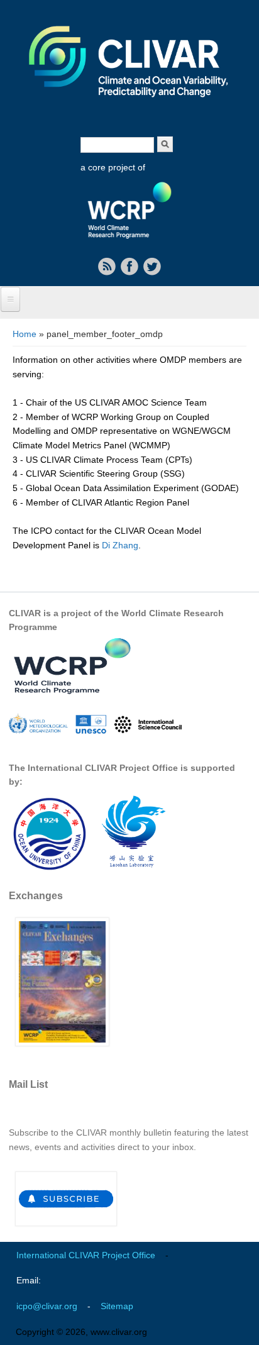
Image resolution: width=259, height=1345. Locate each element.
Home (24, 334)
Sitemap (117, 1306)
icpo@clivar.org (46, 1306)
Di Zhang (120, 545)
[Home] (129, 106)
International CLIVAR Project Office (85, 1255)
